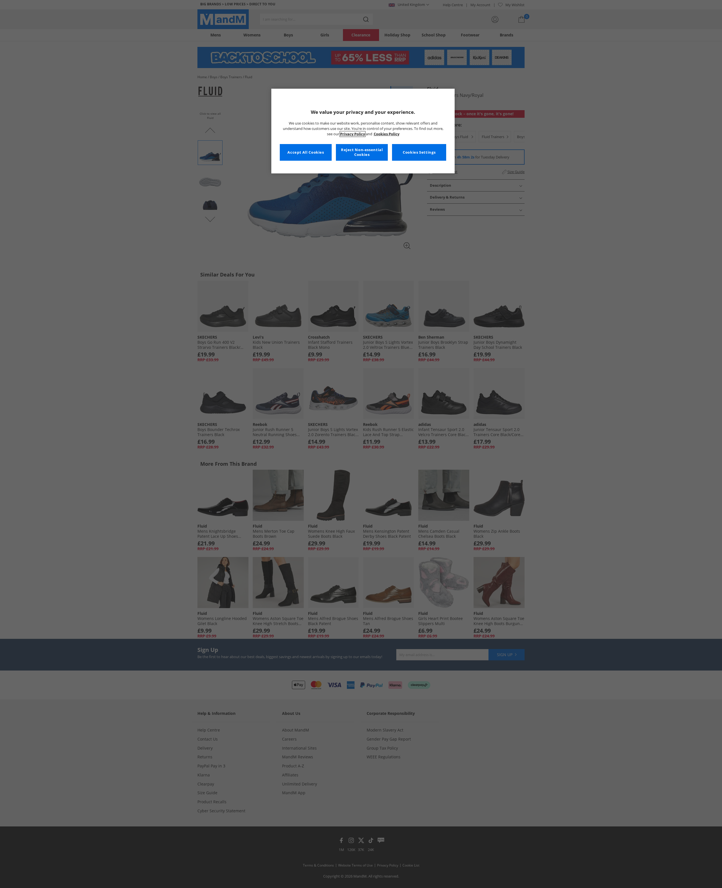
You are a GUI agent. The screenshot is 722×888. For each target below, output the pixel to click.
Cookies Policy (386, 134)
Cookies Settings (419, 152)
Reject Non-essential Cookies (362, 152)
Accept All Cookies (305, 152)
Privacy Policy (352, 134)
